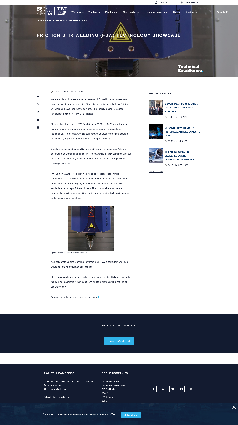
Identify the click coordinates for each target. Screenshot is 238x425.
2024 (83, 20)
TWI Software (107, 397)
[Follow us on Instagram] (191, 389)
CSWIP (105, 393)
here (100, 297)
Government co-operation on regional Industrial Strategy (181, 108)
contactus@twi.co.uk (119, 341)
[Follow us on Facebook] (154, 389)
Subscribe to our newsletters (56, 397)
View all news (156, 171)
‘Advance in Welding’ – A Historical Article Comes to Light (182, 132)
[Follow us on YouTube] (182, 389)
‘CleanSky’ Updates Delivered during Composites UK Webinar (179, 156)
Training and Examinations (113, 385)
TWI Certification (109, 389)
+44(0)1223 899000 (56, 385)
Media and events (53, 20)
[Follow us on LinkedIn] (172, 389)
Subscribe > (130, 415)
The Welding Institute (111, 381)
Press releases (71, 20)
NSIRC (104, 401)
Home (39, 20)
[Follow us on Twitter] (163, 389)
